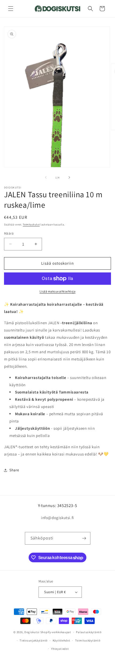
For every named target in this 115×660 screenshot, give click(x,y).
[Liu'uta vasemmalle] (46, 177)
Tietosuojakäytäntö (34, 640)
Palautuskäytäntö (88, 632)
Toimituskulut (31, 224)
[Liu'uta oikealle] (69, 177)
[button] (11, 8)
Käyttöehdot (61, 640)
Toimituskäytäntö (87, 640)
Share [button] (14, 470)
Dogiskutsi (32, 632)
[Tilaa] (84, 538)
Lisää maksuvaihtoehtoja (58, 291)
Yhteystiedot (60, 649)
